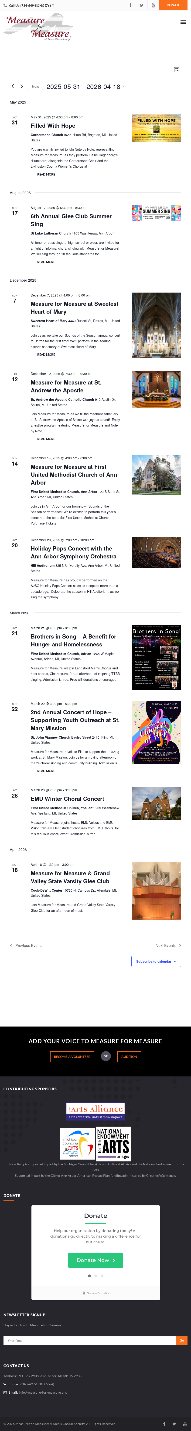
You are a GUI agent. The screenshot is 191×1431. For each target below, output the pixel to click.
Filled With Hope (53, 125)
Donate (173, 5)
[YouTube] (153, 5)
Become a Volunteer (72, 1057)
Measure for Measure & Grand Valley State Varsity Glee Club (70, 877)
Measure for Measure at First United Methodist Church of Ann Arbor (74, 474)
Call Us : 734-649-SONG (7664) (31, 5)
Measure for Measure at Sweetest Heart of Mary (74, 307)
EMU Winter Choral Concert (67, 798)
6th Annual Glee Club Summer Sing (71, 220)
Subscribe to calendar (153, 961)
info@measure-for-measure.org (43, 1392)
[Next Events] (21, 86)
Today (35, 86)
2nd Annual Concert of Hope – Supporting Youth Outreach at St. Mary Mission (75, 720)
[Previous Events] (12, 86)
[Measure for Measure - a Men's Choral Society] (38, 28)
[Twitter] (141, 5)
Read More (46, 174)
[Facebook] (130, 5)
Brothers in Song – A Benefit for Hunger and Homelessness (73, 640)
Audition (129, 1057)
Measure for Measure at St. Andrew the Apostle (66, 386)
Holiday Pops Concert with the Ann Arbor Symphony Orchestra (73, 552)
